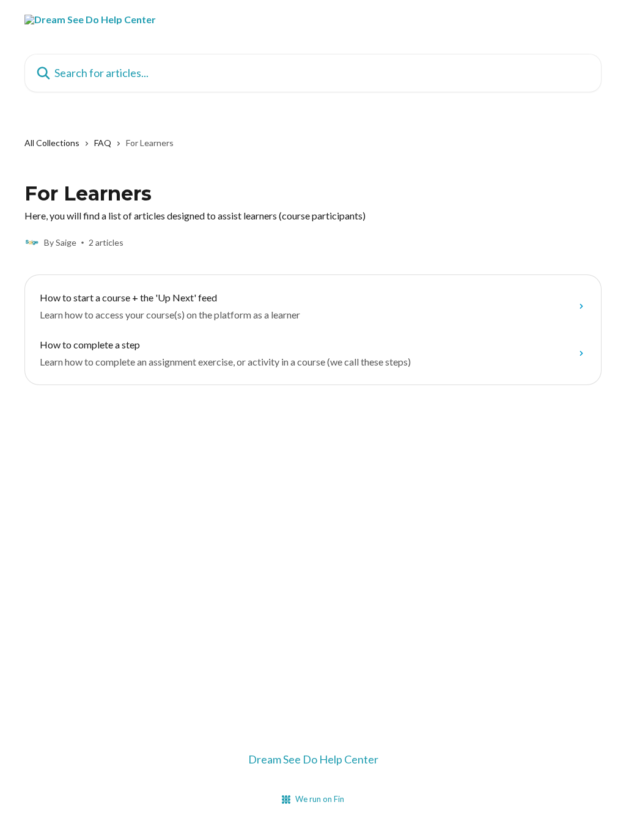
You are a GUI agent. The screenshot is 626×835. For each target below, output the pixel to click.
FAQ (102, 143)
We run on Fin (319, 799)
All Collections (51, 143)
